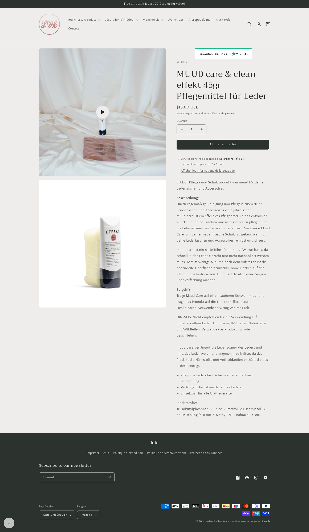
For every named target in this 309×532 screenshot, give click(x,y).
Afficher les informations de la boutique (208, 170)
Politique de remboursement (166, 453)
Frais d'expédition (188, 113)
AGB (106, 453)
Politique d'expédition (128, 453)
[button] (84, 19)
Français (87, 514)
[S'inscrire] (109, 477)
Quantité (182, 120)
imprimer (93, 453)
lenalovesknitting (213, 521)
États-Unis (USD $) (55, 514)
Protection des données (206, 453)
